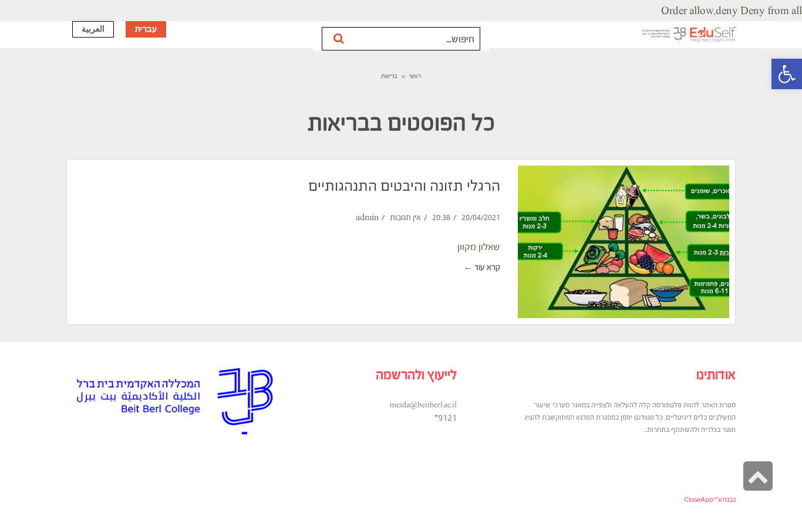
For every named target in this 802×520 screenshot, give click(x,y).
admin (367, 217)
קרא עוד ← (481, 267)
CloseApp (698, 499)
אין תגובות (405, 217)
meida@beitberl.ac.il (423, 405)
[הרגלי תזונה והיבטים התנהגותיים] (623, 242)
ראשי (415, 76)
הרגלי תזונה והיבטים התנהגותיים (404, 185)
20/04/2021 (480, 217)
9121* (445, 417)
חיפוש (339, 39)
